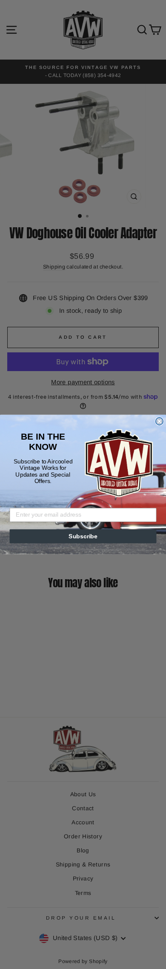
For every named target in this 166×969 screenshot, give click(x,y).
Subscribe (83, 536)
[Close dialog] (159, 421)
